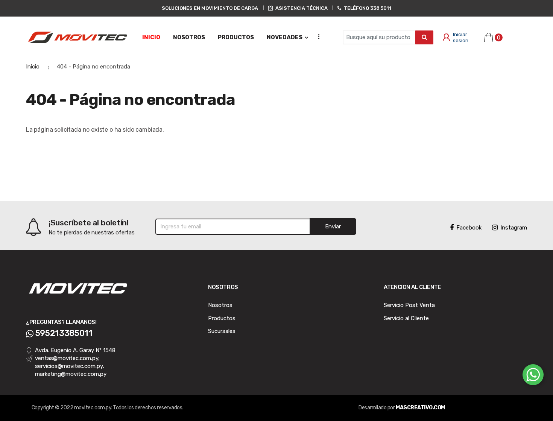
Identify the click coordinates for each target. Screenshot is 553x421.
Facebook (469, 227)
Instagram (513, 227)
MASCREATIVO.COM (420, 407)
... (316, 36)
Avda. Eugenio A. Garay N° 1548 (75, 350)
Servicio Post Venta (409, 305)
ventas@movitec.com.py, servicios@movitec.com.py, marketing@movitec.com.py (70, 366)
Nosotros (220, 305)
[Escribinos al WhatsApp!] (533, 376)
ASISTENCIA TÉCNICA (301, 8)
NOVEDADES (284, 37)
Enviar (333, 226)
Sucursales (221, 331)
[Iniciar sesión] (444, 37)
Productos (221, 318)
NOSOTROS (189, 37)
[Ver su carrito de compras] (487, 37)
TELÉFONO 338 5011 (367, 8)
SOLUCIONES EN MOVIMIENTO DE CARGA (210, 8)
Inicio (151, 37)
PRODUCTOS (236, 37)
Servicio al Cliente (406, 318)
